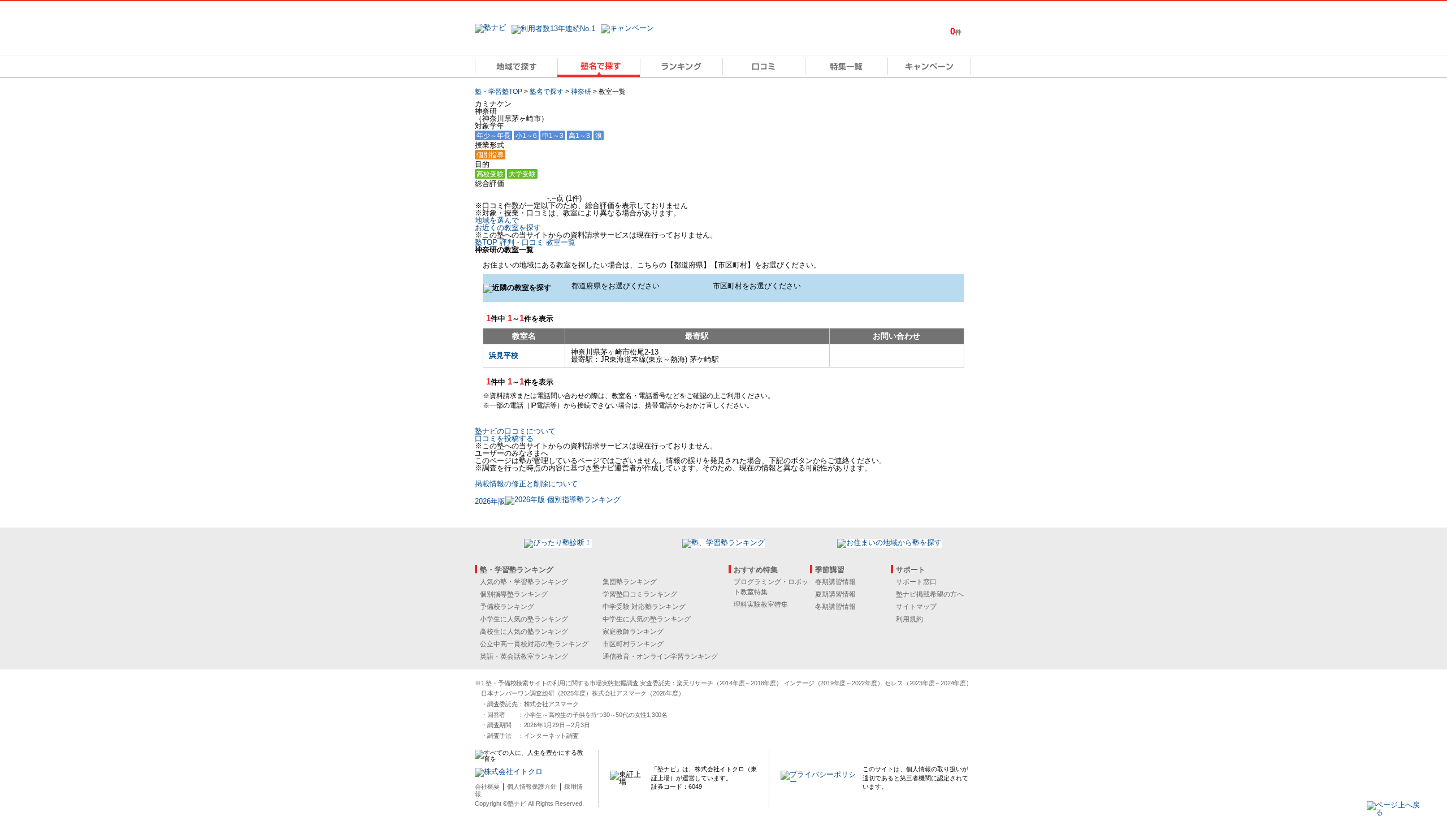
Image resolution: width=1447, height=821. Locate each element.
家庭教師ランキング (633, 632)
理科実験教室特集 (761, 604)
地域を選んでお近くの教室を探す (508, 224)
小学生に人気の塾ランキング (524, 619)
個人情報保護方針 (532, 786)
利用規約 (909, 619)
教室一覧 (560, 242)
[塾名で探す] (598, 66)
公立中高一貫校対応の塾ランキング (534, 644)
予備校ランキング (507, 607)
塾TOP (486, 242)
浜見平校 (503, 355)
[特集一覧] (846, 66)
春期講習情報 (835, 582)
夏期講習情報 (835, 594)
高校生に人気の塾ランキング (524, 632)
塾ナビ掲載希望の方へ (930, 594)
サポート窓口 (916, 582)
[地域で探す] (516, 66)
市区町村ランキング (633, 644)
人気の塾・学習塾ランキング (524, 582)
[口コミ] (763, 66)
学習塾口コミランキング (640, 594)
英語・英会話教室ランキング (524, 656)
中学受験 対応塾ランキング (644, 607)
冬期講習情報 (835, 607)
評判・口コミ (522, 242)
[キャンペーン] (929, 66)
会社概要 (487, 786)
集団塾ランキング (630, 582)
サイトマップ (916, 607)
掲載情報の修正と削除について (526, 483)
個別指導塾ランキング (514, 594)
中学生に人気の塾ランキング (647, 619)
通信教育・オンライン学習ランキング (660, 656)
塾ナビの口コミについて (515, 431)
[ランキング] (681, 66)
